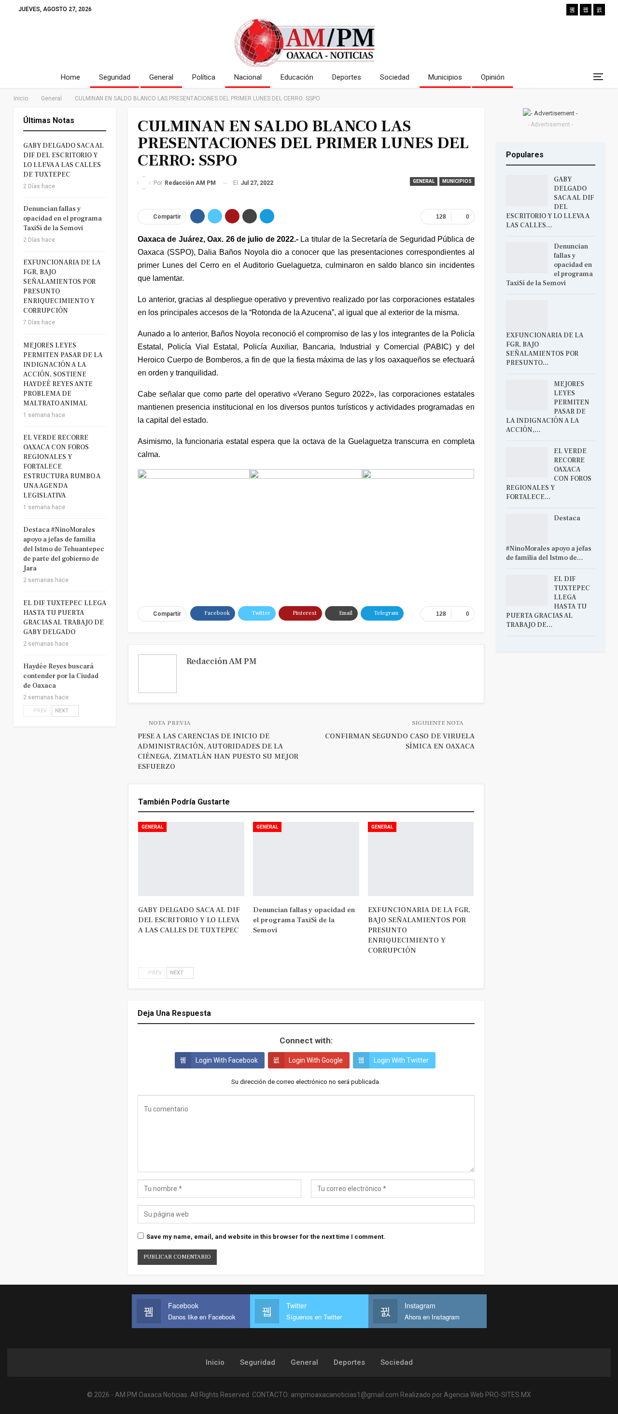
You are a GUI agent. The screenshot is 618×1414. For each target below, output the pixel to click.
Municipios (445, 77)
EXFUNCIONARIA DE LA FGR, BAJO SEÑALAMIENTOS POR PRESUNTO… (544, 349)
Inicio (215, 1362)
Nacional (248, 77)
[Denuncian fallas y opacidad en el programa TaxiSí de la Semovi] (306, 859)
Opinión (493, 77)
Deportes (346, 77)
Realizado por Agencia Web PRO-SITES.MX (465, 1395)
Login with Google (316, 1060)
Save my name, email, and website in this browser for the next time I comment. (265, 1236)
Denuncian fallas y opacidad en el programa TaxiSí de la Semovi (62, 219)
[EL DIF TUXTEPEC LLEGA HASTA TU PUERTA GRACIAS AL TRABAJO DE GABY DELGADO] (527, 590)
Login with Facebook (227, 1060)
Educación (297, 77)
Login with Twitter (401, 1060)
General (161, 77)
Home (70, 77)
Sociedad (394, 77)
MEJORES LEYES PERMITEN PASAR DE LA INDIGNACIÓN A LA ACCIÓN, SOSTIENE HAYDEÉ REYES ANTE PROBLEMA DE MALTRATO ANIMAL (62, 374)
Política (203, 77)
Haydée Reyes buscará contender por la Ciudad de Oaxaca (60, 676)
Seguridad (114, 77)
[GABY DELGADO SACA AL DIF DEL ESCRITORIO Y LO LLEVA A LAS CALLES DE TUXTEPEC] (191, 859)
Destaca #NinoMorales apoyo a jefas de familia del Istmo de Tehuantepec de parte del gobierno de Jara (63, 549)
